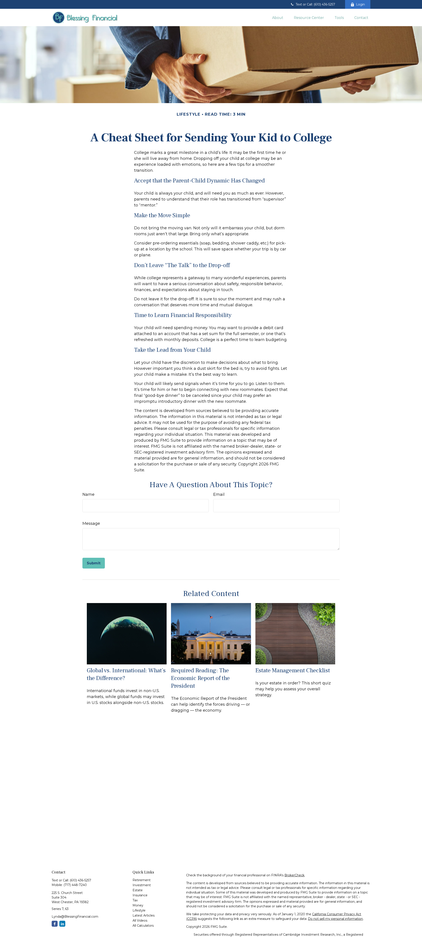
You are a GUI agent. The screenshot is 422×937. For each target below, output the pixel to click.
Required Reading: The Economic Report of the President (200, 678)
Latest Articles (144, 915)
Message (91, 523)
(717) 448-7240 (75, 885)
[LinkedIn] (62, 924)
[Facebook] (55, 924)
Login (360, 4)
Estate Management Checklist (292, 670)
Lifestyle (139, 910)
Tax (135, 900)
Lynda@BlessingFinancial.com (75, 917)
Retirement (142, 880)
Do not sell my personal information (335, 919)
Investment (142, 885)
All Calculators (143, 926)
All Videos (140, 920)
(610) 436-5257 (80, 880)
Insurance (140, 895)
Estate (138, 890)
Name (88, 494)
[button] (277, 17)
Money (138, 905)
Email (219, 494)
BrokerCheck (294, 875)
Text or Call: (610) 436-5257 (315, 4)
